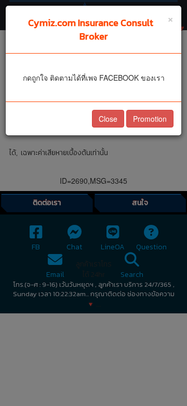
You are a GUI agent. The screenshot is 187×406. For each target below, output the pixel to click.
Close (108, 118)
